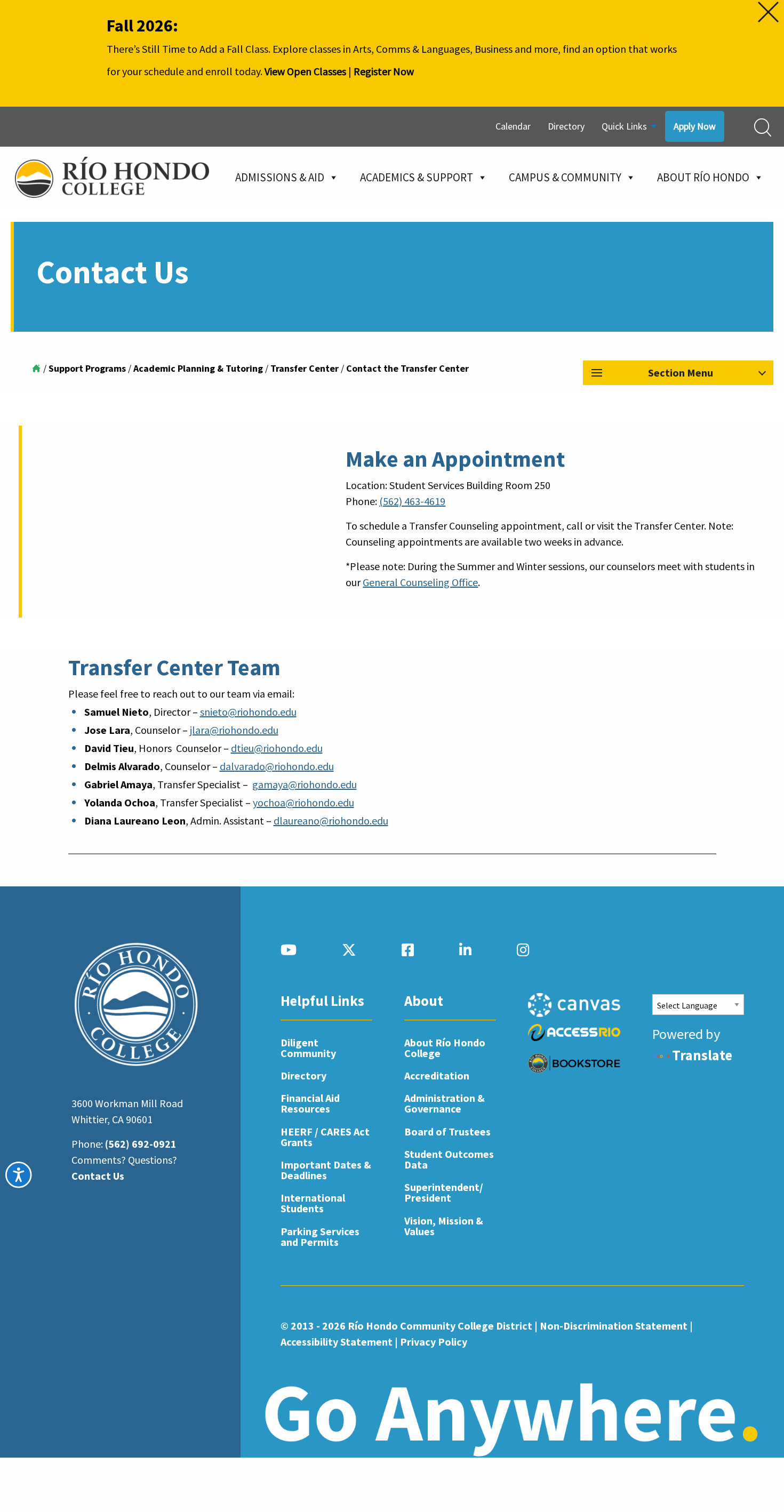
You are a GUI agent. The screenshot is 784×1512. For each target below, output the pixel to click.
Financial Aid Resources (310, 1103)
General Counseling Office (420, 582)
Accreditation (436, 1075)
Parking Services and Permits (320, 1237)
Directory (566, 126)
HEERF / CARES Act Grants (325, 1137)
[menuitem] (513, 126)
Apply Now (695, 126)
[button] (678, 373)
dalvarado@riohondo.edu (277, 766)
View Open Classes (305, 71)
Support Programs (87, 368)
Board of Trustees (447, 1131)
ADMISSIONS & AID (279, 177)
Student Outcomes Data (449, 1159)
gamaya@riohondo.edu (304, 784)
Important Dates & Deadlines (326, 1170)
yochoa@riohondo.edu (303, 802)
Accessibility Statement (337, 1341)
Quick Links (624, 126)
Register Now (384, 71)
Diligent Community (308, 1048)
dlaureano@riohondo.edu (331, 820)
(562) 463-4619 (412, 501)
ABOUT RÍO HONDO (703, 177)
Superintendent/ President (443, 1192)
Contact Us (97, 1175)
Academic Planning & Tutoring (198, 368)
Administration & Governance (444, 1103)
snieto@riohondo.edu (248, 711)
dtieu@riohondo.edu (277, 748)
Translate (702, 1055)
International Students (313, 1203)
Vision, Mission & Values (443, 1226)
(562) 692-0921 (141, 1143)
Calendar (513, 126)
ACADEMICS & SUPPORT (416, 177)
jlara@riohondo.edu (234, 730)
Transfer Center (304, 368)
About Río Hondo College (444, 1048)
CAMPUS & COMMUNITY (565, 177)
